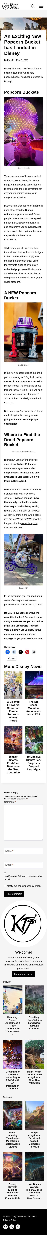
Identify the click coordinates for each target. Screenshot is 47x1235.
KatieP (10, 60)
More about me (22, 974)
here (32, 604)
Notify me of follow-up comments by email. (23, 878)
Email (9, 865)
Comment (10, 802)
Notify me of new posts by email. (24, 886)
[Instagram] (18, 1226)
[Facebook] (5, 1226)
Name (9, 851)
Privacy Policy (9, 1220)
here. (40, 604)
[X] (11, 1226)
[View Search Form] (33, 6)
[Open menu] (41, 6)
